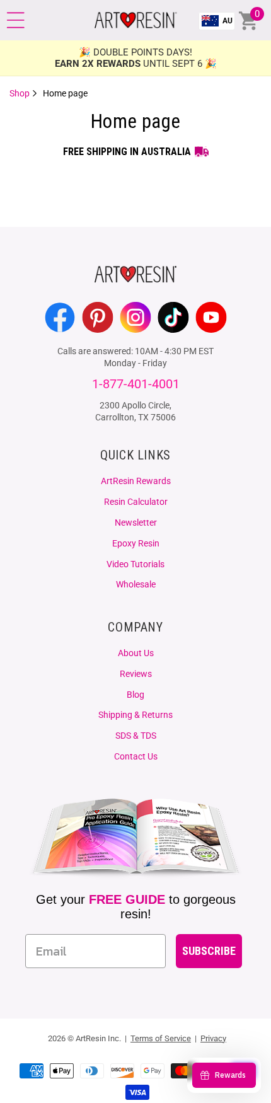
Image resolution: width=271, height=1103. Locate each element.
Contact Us (136, 756)
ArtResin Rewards (136, 481)
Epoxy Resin (135, 543)
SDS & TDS (135, 736)
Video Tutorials (135, 564)
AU (227, 20)
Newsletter (136, 522)
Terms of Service (160, 1038)
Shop (20, 93)
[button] (16, 20)
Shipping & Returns (135, 715)
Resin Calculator (136, 502)
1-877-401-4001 (136, 384)
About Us (136, 653)
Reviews (136, 674)
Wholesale (136, 584)
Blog (135, 695)
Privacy (213, 1038)
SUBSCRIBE (209, 950)
